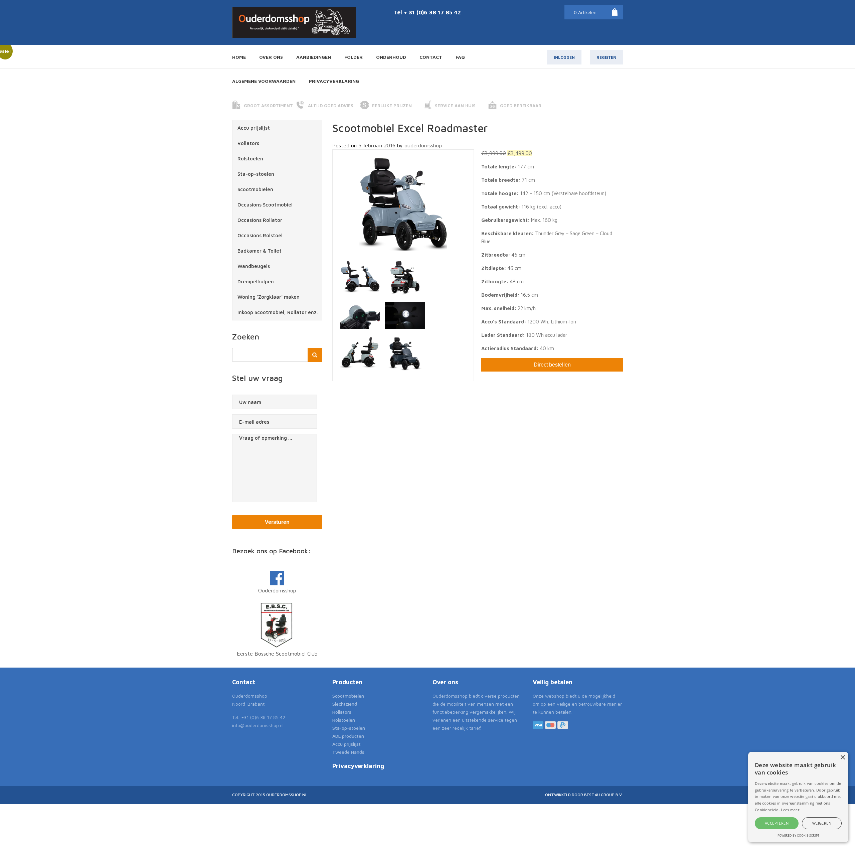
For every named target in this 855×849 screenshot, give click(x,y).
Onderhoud (391, 57)
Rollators (248, 143)
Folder (353, 57)
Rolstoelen (250, 158)
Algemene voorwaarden (264, 81)
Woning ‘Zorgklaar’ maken (268, 297)
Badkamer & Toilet (259, 251)
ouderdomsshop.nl (286, 794)
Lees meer (790, 809)
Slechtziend (344, 704)
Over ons (271, 57)
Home (239, 57)
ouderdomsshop (423, 145)
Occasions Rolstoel (260, 235)
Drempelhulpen (255, 281)
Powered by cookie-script (798, 835)
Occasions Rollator (259, 220)
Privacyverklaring (334, 81)
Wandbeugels (253, 266)
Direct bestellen (552, 365)
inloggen (564, 57)
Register (606, 57)
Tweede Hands (348, 752)
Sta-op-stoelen (255, 174)
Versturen (277, 522)
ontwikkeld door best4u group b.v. (584, 794)
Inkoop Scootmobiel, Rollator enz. (277, 312)
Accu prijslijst (253, 128)
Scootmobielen (255, 189)
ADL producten (348, 736)
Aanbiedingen (313, 57)
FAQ (460, 57)
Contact (430, 57)
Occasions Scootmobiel (265, 204)
